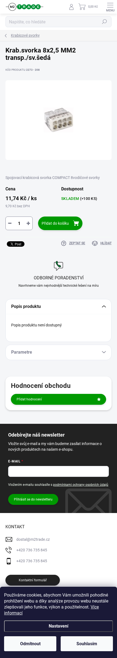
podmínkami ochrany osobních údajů (80, 485)
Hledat (104, 22)
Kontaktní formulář (33, 580)
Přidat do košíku (55, 223)
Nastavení (58, 626)
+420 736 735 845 (31, 550)
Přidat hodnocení (29, 399)
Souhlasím (86, 643)
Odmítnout (30, 643)
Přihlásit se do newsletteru (33, 499)
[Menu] (110, 7)
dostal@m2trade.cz (33, 539)
